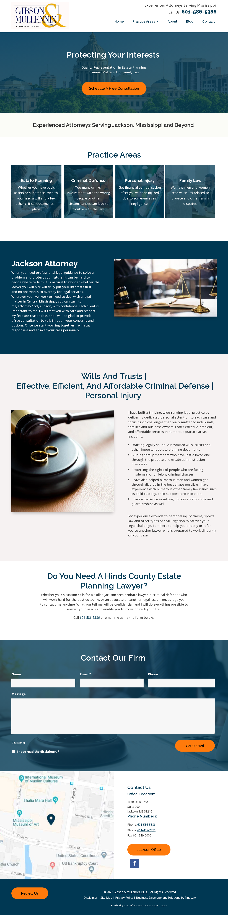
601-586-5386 (199, 12)
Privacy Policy (124, 898)
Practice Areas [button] (144, 21)
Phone (153, 674)
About (172, 21)
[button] (224, 889)
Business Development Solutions (158, 898)
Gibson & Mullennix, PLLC (131, 892)
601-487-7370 (146, 830)
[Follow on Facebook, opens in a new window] (134, 863)
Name (16, 674)
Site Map (106, 898)
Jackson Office (149, 849)
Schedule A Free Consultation (114, 88)
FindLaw (190, 898)
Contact (208, 21)
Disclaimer (18, 743)
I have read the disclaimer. (38, 752)
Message (18, 694)
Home (119, 21)
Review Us (30, 893)
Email (85, 674)
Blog (189, 21)
